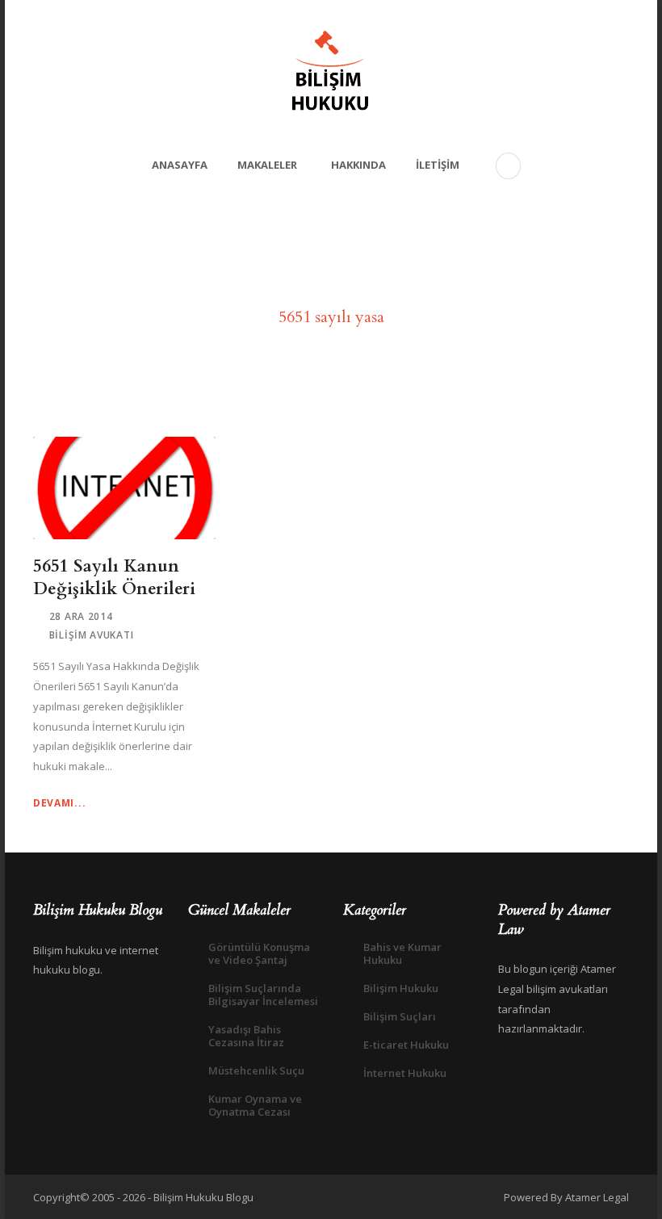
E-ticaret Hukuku (406, 1044)
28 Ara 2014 (81, 616)
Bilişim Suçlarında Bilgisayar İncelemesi (263, 994)
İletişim (437, 164)
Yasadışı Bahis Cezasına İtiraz (246, 1035)
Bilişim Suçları (399, 1016)
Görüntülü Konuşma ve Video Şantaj (259, 953)
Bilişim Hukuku (400, 988)
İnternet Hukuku (404, 1073)
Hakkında (358, 164)
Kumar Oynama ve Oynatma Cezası (255, 1105)
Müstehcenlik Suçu (256, 1070)
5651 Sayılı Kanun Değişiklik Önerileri (114, 577)
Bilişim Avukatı (91, 635)
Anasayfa (179, 164)
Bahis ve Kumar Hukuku (402, 953)
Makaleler (267, 164)
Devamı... (59, 803)
